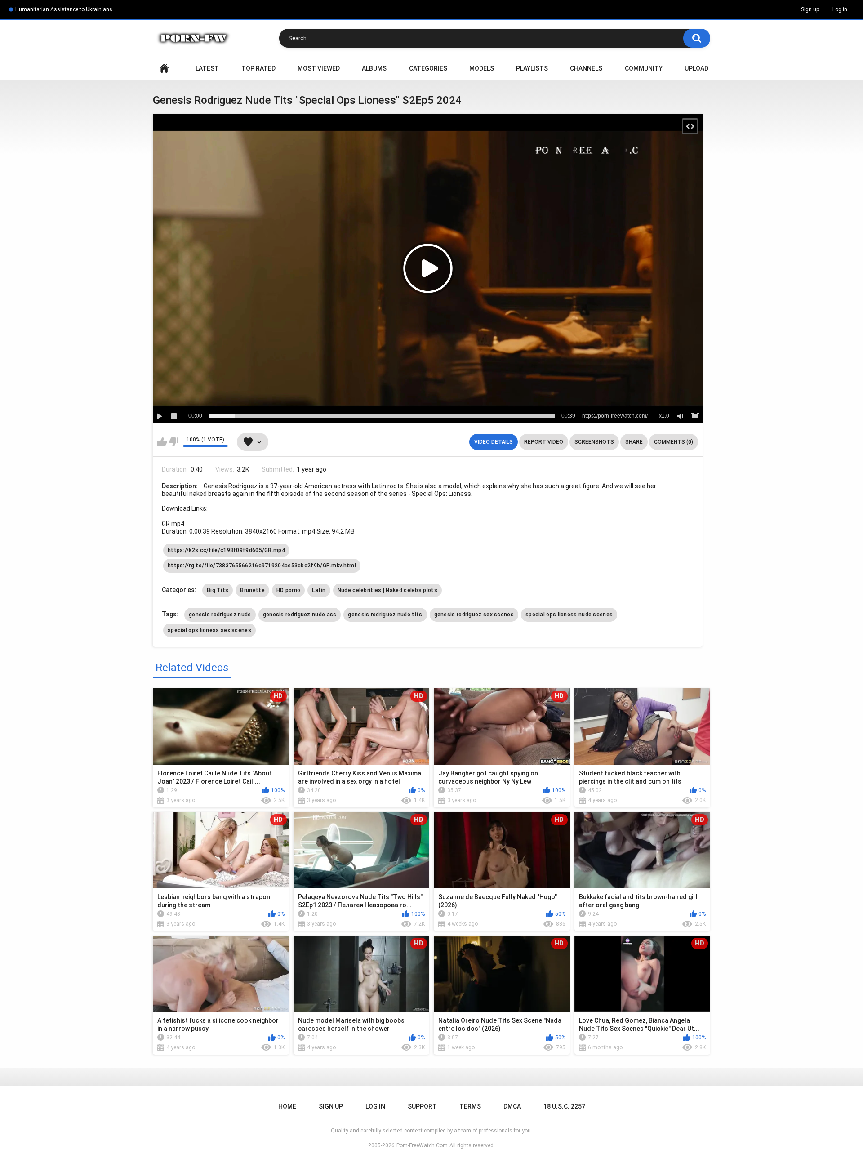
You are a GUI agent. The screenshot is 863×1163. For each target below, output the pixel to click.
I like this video (162, 441)
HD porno (288, 590)
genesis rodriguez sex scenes (474, 614)
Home (164, 68)
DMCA (512, 1106)
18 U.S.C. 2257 (564, 1106)
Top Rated (258, 68)
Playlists (532, 68)
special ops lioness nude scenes (569, 614)
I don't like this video (173, 441)
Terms (470, 1106)
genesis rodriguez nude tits (385, 614)
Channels (586, 68)
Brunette (252, 590)
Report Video (543, 442)
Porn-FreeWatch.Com (422, 1145)
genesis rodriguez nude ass (300, 614)
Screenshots (594, 442)
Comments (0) (673, 442)
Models (481, 68)
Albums (374, 68)
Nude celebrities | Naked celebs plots (387, 590)
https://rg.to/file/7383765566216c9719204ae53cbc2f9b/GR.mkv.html (262, 565)
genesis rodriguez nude (220, 614)
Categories (428, 68)
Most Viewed (319, 68)
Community (644, 68)
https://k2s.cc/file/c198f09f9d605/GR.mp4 (226, 550)
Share (634, 442)
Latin (319, 590)
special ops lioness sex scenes (209, 630)
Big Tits (217, 590)
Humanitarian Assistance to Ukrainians (63, 9)
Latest (207, 68)
